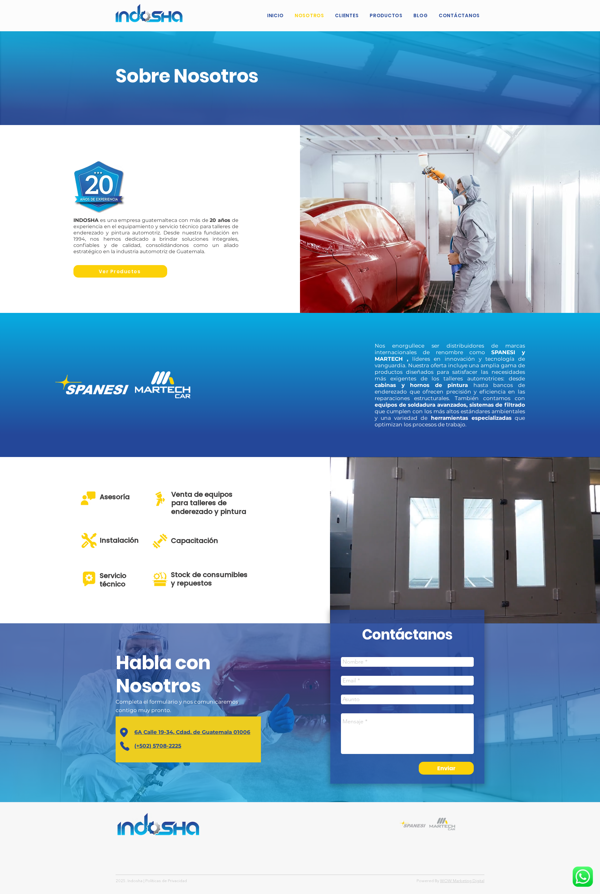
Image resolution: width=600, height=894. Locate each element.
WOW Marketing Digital (462, 881)
